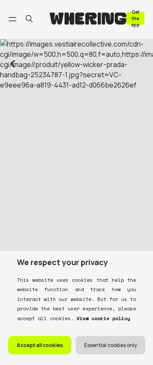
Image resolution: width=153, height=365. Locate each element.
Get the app (135, 18)
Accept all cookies (40, 345)
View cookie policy (102, 318)
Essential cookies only (110, 345)
